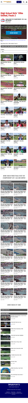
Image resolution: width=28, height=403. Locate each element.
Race (24, 40)
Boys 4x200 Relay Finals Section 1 (17, 374)
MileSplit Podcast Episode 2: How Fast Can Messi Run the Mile (18, 316)
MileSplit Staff (8, 21)
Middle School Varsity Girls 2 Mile (17, 348)
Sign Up (19, 1)
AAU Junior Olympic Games (5, 193)
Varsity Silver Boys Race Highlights (17, 335)
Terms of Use (19, 392)
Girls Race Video (14, 361)
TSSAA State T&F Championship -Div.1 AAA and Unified (16, 20)
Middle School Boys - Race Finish (17, 368)
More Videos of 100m (14, 305)
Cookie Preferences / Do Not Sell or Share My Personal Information (13, 394)
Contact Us (8, 392)
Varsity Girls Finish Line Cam (16, 322)
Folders (2, 49)
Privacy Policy (13, 392)
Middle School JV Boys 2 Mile (16, 341)
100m (2, 41)
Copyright (12, 386)
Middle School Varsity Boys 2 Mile (17, 328)
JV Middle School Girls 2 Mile (16, 355)
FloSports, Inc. (17, 386)
